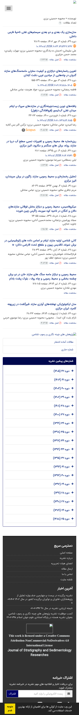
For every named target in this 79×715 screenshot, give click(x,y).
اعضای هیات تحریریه (62, 563)
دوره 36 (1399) (61, 423)
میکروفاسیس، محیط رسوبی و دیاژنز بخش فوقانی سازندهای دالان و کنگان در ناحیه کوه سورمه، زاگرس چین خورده (42, 208)
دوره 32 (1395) (61, 458)
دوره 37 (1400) (61, 414)
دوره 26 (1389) (61, 510)
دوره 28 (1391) (61, 493)
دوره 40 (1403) (61, 388)
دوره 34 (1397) (61, 441)
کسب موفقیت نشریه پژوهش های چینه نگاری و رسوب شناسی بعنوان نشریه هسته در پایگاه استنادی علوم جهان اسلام (40, 615)
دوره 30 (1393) (61, 475)
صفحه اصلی (66, 553)
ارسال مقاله (67, 569)
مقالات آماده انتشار (63, 342)
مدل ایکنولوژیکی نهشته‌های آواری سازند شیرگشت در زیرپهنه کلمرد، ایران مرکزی (42, 306)
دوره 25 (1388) (61, 519)
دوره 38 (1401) (61, 406)
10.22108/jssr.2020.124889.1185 (54, 120)
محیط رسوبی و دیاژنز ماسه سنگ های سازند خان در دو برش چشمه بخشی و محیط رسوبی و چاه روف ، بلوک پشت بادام (42, 276)
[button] (46, 710)
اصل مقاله (50, 59)
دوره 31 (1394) (61, 467)
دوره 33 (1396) (61, 449)
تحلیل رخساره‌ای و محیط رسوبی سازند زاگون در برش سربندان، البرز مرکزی (40, 178)
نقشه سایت (66, 580)
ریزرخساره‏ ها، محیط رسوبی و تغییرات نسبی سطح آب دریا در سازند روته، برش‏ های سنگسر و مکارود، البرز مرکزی (41, 143)
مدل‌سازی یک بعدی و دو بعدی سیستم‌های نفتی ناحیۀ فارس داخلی (42, 34)
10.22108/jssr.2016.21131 (58, 156)
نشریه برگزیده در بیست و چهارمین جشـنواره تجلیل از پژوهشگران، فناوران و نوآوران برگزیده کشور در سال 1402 (44, 597)
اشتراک (12, 694)
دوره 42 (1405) (61, 371)
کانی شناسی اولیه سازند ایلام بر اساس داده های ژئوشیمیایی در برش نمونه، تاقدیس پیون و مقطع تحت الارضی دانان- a (40, 242)
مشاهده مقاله (70, 59)
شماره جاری (67, 350)
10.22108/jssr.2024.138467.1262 (54, 46)
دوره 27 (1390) (61, 501)
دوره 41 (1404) (61, 380)
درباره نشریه (66, 558)
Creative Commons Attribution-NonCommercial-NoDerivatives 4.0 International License (40, 640)
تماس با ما (67, 574)
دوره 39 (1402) (61, 397)
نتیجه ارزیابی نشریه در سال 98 (57, 608)
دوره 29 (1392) (61, 484)
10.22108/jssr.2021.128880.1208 (55, 85)
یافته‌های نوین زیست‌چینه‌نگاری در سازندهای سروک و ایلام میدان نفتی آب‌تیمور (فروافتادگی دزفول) (43, 108)
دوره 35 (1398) (61, 432)
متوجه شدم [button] (10, 708)
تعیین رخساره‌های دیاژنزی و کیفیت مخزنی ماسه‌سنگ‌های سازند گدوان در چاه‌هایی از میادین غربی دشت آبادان (40, 73)
